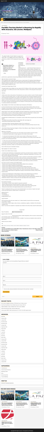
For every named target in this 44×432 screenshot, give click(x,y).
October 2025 (3, 325)
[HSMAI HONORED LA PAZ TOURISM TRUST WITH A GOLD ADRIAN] (36, 241)
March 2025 (3, 337)
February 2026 (3, 318)
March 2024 (3, 358)
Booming (8, 225)
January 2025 (3, 340)
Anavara (5, 225)
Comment (5, 262)
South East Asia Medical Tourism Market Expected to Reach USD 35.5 (22, 250)
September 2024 (4, 347)
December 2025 (4, 321)
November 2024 (4, 344)
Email (4, 280)
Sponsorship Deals (4, 420)
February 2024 (3, 359)
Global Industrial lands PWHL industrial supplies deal (10, 308)
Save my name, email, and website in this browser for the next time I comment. (18, 289)
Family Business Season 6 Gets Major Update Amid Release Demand (32, 229)
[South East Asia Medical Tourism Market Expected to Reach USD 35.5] (22, 241)
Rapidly (25, 225)
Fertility (12, 225)
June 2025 (3, 332)
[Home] (2, 19)
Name (4, 276)
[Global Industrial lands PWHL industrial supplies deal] (7, 414)
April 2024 (3, 356)
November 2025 (4, 323)
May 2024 (3, 354)
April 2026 (3, 316)
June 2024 (3, 353)
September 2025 (4, 326)
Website (4, 284)
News (2, 373)
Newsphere (25, 430)
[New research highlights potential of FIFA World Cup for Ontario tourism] (7, 241)
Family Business (4, 368)
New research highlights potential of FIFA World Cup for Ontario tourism (7, 250)
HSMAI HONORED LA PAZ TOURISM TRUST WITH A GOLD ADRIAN (36, 250)
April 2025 (3, 335)
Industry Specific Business (6, 369)
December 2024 (4, 342)
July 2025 (3, 330)
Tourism (28, 225)
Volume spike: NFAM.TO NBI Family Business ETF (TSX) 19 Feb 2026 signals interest (16, 310)
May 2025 (3, 333)
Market (18, 225)
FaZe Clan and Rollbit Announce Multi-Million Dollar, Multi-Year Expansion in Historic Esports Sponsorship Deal (12, 229)
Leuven (15, 225)
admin (8, 33)
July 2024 (3, 351)
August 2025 (3, 328)
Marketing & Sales (4, 371)
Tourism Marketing (4, 25)
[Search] (42, 19)
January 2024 (3, 361)
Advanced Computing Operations (7, 383)
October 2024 (3, 346)
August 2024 (3, 349)
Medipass (21, 225)
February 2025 (3, 339)
